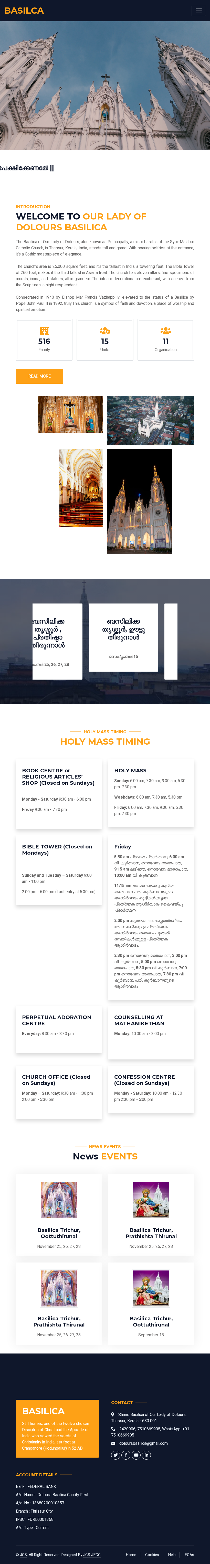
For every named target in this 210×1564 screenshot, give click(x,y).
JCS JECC (92, 1555)
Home (131, 1555)
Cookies (152, 1555)
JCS (23, 1555)
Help (172, 1555)
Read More (39, 376)
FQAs (189, 1555)
